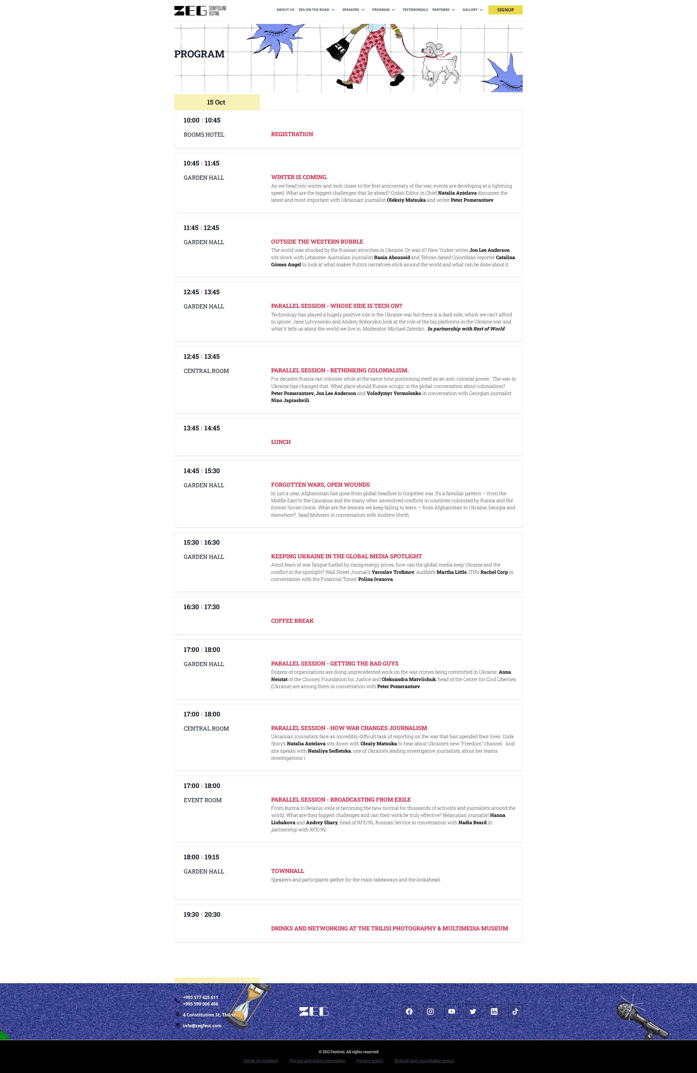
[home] (200, 10)
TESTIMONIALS (415, 9)
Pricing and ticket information (317, 1061)
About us (285, 9)
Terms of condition (260, 1061)
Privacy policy (369, 1061)
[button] (318, 10)
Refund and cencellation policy (424, 1061)
